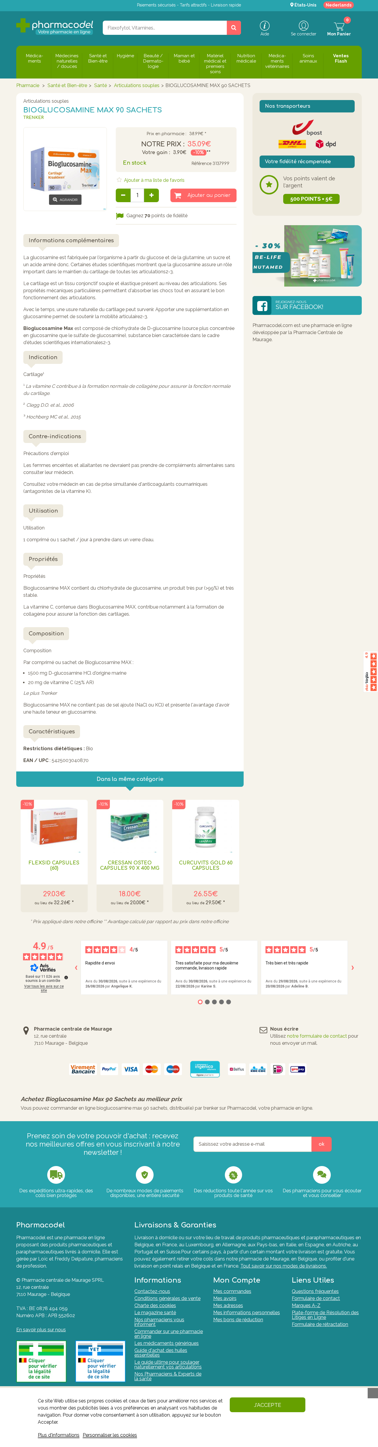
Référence (201, 163)
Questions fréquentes (315, 1291)
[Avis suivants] (352, 968)
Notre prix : (163, 144)
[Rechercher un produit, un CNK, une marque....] (234, 28)
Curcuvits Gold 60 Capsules (205, 865)
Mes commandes (232, 1291)
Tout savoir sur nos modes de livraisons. (283, 1266)
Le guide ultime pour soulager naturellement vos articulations (168, 1364)
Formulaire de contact (316, 1298)
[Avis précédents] (76, 968)
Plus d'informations (58, 1435)
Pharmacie (27, 85)
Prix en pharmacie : (166, 134)
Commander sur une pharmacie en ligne (168, 1334)
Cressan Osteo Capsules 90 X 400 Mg (129, 865)
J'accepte (267, 1405)
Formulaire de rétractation (320, 1324)
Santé (100, 85)
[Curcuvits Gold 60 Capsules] (205, 826)
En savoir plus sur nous (41, 1329)
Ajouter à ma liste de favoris (154, 180)
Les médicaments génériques (166, 1343)
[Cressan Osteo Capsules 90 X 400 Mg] (130, 826)
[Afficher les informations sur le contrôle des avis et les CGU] (66, 977)
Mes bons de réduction (238, 1319)
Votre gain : (156, 152)
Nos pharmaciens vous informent (159, 1322)
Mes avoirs (225, 1298)
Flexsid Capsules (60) (54, 865)
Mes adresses (228, 1305)
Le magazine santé (155, 1312)
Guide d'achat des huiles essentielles (160, 1353)
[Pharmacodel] (54, 26)
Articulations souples (136, 85)
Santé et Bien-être (67, 85)
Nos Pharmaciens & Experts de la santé (167, 1376)
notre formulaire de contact (317, 1036)
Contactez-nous (152, 1291)
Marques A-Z (306, 1305)
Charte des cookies (155, 1305)
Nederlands (338, 5)
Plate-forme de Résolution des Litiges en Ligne (325, 1315)
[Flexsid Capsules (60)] (54, 826)
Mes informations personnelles (246, 1312)
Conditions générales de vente (167, 1298)
